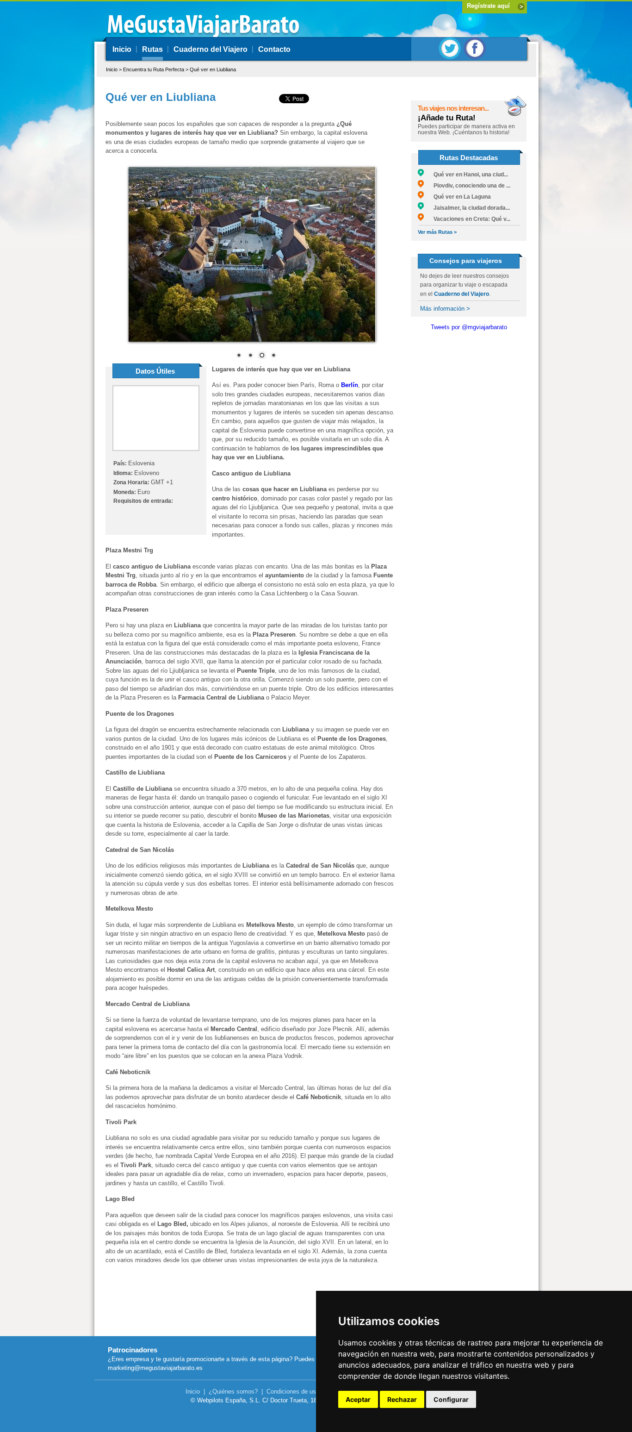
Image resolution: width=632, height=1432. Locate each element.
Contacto (274, 49)
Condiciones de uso (292, 1391)
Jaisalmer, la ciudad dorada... (467, 208)
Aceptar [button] (358, 1399)
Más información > (445, 308)
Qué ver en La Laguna (457, 197)
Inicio (121, 49)
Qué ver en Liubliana (213, 69)
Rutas (152, 49)
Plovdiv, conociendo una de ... (467, 185)
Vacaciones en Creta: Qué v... (467, 219)
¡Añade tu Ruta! (447, 117)
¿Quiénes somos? (233, 1391)
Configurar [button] (451, 1399)
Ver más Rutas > (437, 232)
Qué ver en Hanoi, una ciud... (466, 174)
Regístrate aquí (488, 5)
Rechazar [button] (402, 1399)
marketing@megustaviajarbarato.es (155, 1367)
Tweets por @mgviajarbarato (469, 327)
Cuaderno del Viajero (210, 49)
